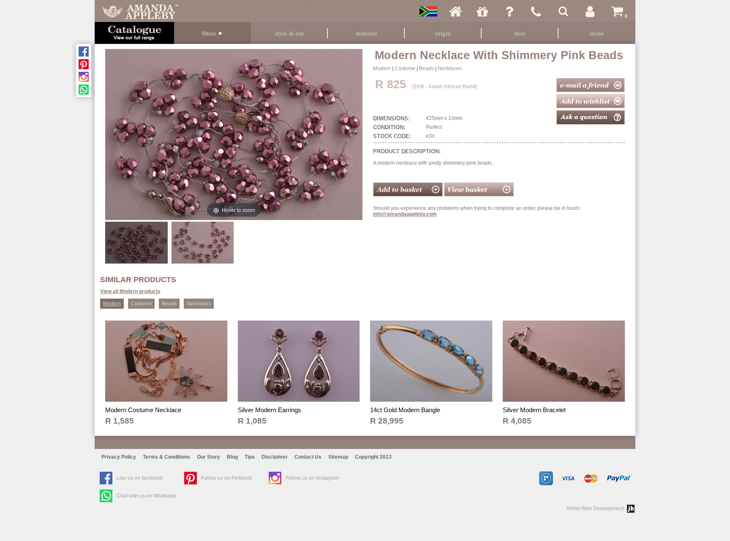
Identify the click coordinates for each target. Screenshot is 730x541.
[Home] (455, 11)
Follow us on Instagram (312, 478)
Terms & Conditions (166, 457)
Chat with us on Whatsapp (147, 496)
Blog (232, 457)
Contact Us (307, 457)
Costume (405, 68)
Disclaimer (274, 457)
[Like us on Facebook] (84, 51)
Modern (382, 68)
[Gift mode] (482, 11)
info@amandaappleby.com (405, 214)
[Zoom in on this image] (136, 242)
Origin (443, 33)
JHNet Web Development (595, 508)
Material (366, 33)
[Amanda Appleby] (140, 11)
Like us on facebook (140, 478)
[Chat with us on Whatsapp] (84, 89)
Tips (250, 457)
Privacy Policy (118, 457)
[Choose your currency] (428, 11)
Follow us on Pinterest (226, 478)
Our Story (208, 457)
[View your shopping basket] (479, 195)
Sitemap (338, 457)
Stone (597, 33)
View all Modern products (130, 291)
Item (520, 33)
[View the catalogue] (134, 33)
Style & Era (289, 33)
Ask (509, 11)
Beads (426, 68)
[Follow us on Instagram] (84, 77)
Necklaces (450, 68)
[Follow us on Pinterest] (84, 64)
